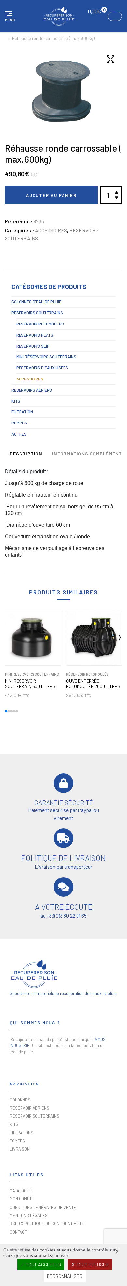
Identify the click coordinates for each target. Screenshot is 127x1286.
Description (26, 453)
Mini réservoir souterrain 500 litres (30, 683)
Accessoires (51, 230)
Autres (19, 433)
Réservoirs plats (34, 335)
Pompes (19, 422)
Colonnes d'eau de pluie (36, 301)
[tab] (26, 455)
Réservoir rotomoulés (40, 323)
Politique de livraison (63, 858)
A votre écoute (63, 906)
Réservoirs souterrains (37, 312)
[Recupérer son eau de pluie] (59, 16)
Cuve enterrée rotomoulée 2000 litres (93, 683)
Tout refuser (92, 1264)
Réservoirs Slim (33, 346)
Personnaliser (64, 1276)
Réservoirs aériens (31, 390)
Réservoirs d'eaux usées (42, 367)
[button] (9, 16)
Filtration (22, 411)
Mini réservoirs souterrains (46, 356)
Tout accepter (43, 1264)
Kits (15, 401)
